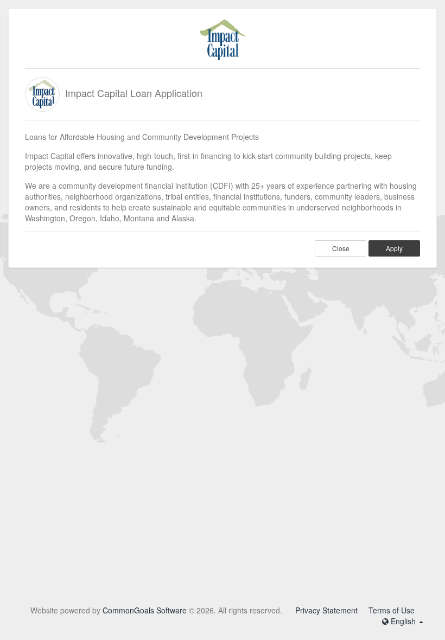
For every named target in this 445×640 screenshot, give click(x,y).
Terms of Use (391, 610)
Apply (394, 248)
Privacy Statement (326, 610)
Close (340, 248)
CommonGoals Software (145, 610)
